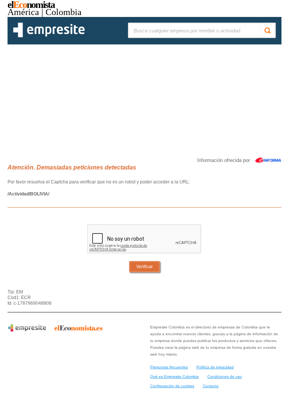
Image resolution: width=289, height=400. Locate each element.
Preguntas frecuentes (169, 367)
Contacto (211, 386)
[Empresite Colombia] (49, 35)
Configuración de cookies (172, 386)
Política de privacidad (215, 367)
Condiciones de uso (224, 376)
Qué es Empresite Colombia (174, 376)
